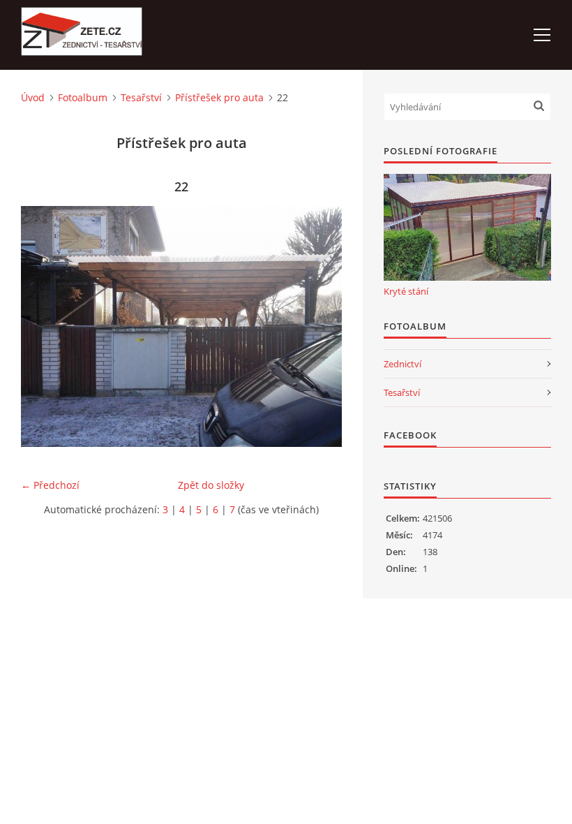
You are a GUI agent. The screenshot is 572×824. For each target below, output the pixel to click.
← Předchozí (50, 485)
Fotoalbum (82, 97)
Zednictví (402, 364)
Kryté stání (406, 291)
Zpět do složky (211, 485)
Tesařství (141, 97)
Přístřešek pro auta (219, 97)
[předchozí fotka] (43, 326)
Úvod (33, 97)
